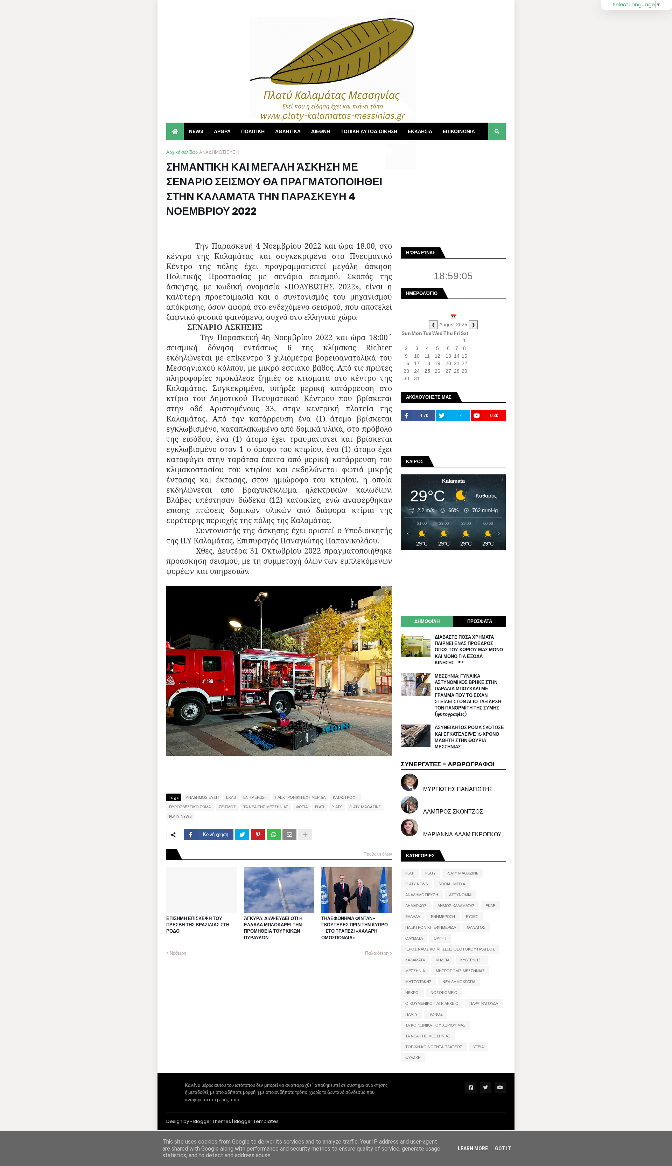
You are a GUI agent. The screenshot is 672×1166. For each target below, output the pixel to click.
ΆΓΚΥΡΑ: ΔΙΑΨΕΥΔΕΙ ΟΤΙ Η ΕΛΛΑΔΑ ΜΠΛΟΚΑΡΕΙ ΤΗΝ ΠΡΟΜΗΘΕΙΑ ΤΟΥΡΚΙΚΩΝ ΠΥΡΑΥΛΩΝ (273, 928)
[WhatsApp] (274, 834)
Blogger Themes (212, 1121)
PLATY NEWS (180, 816)
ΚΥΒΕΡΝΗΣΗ (471, 960)
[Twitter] (242, 834)
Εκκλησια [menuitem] (420, 131)
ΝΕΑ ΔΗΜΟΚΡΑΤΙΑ (458, 982)
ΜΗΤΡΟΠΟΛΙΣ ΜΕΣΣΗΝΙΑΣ (460, 971)
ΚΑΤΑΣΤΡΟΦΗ (345, 797)
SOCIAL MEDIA (452, 884)
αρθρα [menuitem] (222, 131)
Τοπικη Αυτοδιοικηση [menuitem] (369, 131)
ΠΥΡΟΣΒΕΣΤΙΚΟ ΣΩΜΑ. (190, 807)
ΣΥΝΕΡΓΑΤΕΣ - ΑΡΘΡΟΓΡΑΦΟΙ (448, 764)
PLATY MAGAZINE (365, 807)
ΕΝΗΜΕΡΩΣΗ (255, 797)
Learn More (473, 1148)
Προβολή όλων (378, 854)
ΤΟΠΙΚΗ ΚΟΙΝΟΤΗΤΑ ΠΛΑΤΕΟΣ (433, 1047)
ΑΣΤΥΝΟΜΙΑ (460, 895)
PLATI (319, 807)
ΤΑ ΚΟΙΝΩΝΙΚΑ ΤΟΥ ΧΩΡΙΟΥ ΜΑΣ (435, 1025)
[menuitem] (175, 131)
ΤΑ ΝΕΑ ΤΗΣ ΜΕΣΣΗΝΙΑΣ (265, 807)
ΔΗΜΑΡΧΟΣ (416, 905)
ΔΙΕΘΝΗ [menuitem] (320, 131)
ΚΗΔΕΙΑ (442, 960)
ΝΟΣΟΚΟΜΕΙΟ (443, 992)
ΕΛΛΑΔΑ (412, 916)
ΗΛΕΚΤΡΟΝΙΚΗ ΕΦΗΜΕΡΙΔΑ (300, 797)
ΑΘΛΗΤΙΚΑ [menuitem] (288, 131)
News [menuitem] (196, 131)
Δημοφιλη (427, 621)
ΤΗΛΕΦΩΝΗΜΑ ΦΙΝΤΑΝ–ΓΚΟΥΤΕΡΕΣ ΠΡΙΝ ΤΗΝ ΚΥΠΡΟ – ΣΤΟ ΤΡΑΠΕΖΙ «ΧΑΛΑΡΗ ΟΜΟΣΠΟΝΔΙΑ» (354, 928)
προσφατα (479, 621)
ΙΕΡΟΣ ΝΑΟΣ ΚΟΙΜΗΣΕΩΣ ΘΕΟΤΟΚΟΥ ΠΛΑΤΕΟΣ (450, 949)
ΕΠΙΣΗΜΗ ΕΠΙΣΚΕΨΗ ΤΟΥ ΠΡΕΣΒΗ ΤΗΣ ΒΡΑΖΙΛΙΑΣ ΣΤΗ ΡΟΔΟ (197, 924)
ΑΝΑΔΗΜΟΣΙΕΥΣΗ (219, 152)
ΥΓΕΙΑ (478, 1047)
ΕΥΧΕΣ (472, 916)
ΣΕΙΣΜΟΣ (227, 807)
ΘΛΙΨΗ (440, 938)
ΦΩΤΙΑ (302, 807)
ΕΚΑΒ (231, 797)
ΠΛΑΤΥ (411, 1014)
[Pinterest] (258, 834)
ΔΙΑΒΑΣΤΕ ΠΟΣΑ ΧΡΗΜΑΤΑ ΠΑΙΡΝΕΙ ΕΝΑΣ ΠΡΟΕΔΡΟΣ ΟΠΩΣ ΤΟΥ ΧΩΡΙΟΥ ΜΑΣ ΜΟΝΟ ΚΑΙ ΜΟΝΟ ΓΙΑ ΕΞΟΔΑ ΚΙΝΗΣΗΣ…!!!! (469, 650)
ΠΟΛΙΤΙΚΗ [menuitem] (253, 131)
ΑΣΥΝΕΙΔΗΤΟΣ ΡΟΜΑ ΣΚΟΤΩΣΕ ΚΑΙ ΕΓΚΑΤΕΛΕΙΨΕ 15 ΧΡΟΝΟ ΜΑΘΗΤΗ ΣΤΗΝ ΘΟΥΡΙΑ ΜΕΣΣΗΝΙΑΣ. (469, 737)
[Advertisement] (453, 192)
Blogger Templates (256, 1121)
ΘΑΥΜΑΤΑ (414, 938)
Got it (503, 1148)
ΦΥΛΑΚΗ (413, 1058)
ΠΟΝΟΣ (435, 1014)
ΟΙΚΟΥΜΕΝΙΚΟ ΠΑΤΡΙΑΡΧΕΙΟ (431, 1003)
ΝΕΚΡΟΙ (412, 992)
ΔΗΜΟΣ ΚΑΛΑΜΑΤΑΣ (456, 905)
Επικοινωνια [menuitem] (459, 131)
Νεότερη (178, 953)
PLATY (336, 807)
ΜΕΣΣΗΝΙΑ (415, 971)
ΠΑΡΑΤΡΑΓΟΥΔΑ (483, 1003)
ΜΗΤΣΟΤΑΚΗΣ (418, 982)
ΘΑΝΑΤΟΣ (476, 927)
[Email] (289, 834)
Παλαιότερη (376, 953)
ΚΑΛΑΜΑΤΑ (415, 960)
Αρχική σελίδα (180, 152)
